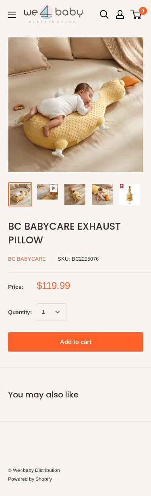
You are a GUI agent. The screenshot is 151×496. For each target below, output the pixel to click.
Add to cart (75, 341)
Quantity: (20, 312)
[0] (136, 14)
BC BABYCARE (27, 259)
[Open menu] (12, 15)
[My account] (120, 14)
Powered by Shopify (30, 479)
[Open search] (104, 14)
